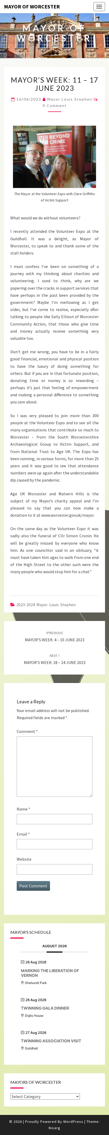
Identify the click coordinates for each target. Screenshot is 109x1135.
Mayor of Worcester (32, 6)
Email (23, 834)
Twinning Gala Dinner (45, 1008)
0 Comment (55, 105)
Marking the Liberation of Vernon (50, 973)
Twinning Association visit (51, 1040)
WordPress (73, 1121)
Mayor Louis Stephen (69, 99)
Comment (27, 731)
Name (23, 809)
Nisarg (54, 1127)
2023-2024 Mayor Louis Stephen (46, 604)
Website (24, 859)
